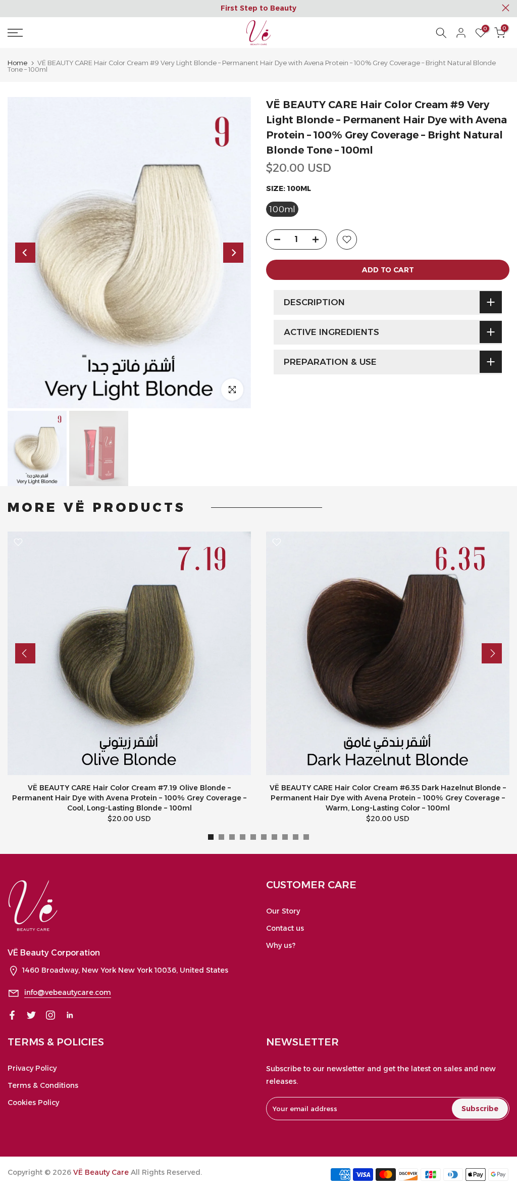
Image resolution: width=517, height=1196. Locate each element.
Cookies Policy (33, 1102)
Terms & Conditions (43, 1085)
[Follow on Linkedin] (69, 1015)
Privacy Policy (32, 1068)
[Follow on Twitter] (31, 1015)
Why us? (280, 945)
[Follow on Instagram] (50, 1015)
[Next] (233, 253)
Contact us (285, 928)
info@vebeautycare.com (67, 992)
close (11, 8)
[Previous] (25, 253)
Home (17, 63)
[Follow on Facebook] (12, 1015)
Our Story (283, 911)
